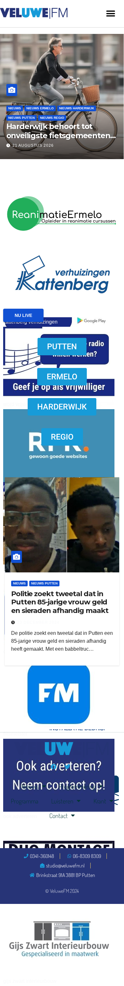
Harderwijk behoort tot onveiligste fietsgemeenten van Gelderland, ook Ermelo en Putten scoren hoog (58, 140)
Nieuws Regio (52, 117)
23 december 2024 (38, 622)
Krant (99, 801)
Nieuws (14, 108)
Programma (24, 801)
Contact (58, 815)
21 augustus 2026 (33, 145)
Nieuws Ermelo (40, 108)
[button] (110, 13)
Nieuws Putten (21, 117)
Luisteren (62, 801)
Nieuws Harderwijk (76, 108)
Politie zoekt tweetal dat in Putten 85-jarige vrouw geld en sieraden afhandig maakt (59, 602)
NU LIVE (23, 315)
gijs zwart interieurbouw (30, 981)
